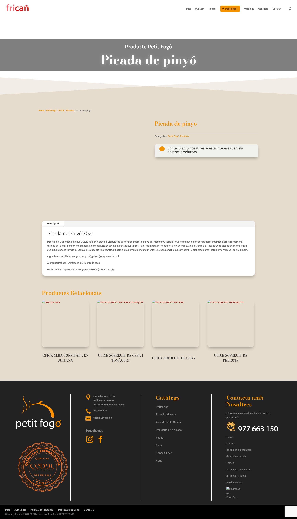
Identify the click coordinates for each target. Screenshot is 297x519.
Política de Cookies (68, 510)
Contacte (263, 9)
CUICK (61, 110)
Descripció (53, 223)
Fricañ (212, 9)
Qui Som (199, 9)
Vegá (159, 460)
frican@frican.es (103, 417)
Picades (70, 110)
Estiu (159, 445)
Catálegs (249, 9)
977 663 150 (100, 410)
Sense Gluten (164, 453)
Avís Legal (20, 510)
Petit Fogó (230, 8)
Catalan (277, 9)
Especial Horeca (166, 414)
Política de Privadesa (42, 510)
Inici (188, 9)
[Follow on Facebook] (100, 439)
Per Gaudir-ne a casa (169, 430)
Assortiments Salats (168, 422)
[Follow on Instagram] (89, 439)
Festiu (159, 437)
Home (41, 110)
